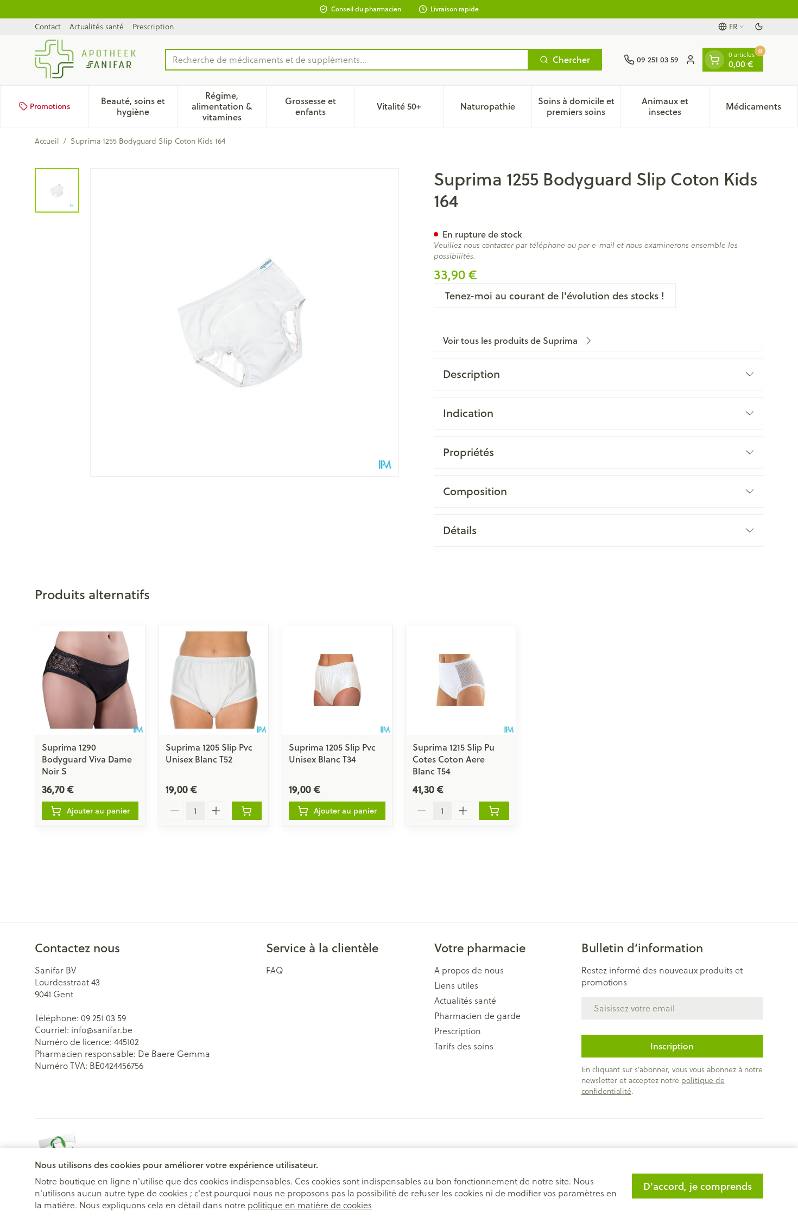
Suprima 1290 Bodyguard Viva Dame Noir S (87, 759)
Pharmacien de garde (477, 1016)
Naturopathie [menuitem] (495, 109)
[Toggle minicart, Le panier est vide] (714, 59)
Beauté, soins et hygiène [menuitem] (139, 106)
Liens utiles (456, 985)
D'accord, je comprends (697, 1186)
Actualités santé (96, 26)
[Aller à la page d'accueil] (89, 59)
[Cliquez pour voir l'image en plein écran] (244, 322)
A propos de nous (469, 970)
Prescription (153, 26)
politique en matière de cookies (310, 1205)
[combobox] (347, 60)
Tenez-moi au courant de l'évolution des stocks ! (554, 296)
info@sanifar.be (101, 1029)
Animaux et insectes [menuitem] (675, 106)
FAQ (274, 970)
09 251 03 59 (103, 1017)
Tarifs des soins (463, 1046)
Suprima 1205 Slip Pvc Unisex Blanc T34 (332, 753)
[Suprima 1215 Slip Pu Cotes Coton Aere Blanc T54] (461, 680)
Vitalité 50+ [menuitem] (410, 109)
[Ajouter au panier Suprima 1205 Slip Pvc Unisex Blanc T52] (247, 811)
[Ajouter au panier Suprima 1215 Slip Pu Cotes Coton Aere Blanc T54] (494, 811)
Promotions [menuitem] (50, 106)
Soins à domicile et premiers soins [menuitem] (579, 106)
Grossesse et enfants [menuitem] (319, 106)
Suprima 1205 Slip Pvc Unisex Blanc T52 (209, 753)
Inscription (672, 1046)
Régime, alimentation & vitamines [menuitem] (228, 106)
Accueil (47, 141)
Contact (48, 26)
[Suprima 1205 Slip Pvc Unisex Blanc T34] (337, 680)
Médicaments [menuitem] (761, 109)
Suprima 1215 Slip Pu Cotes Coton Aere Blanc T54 (454, 759)
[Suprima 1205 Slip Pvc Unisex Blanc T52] (214, 680)
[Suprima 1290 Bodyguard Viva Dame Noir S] (90, 680)
